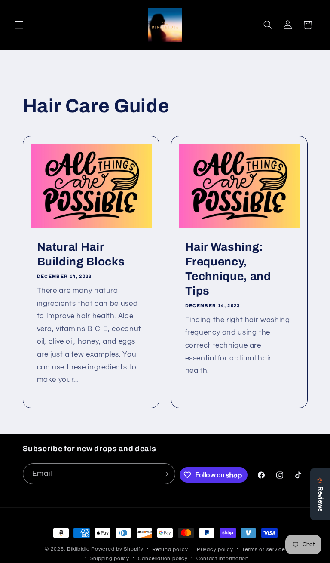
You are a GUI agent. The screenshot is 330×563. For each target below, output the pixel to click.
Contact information (222, 558)
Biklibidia (78, 549)
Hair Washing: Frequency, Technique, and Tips (228, 269)
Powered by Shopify (117, 549)
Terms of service (263, 549)
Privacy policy (215, 549)
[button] (19, 25)
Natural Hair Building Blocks (81, 254)
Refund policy (170, 549)
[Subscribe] (165, 473)
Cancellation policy (162, 558)
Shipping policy (109, 558)
